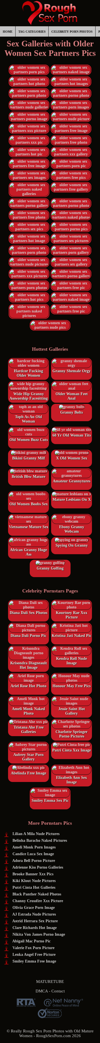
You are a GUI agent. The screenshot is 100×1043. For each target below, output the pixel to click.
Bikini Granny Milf (28, 458)
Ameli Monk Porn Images (34, 847)
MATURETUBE (50, 981)
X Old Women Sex (71, 458)
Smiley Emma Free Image (34, 961)
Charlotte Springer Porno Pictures (72, 734)
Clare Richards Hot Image (34, 928)
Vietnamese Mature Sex (28, 527)
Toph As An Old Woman (28, 419)
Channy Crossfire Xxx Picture (37, 901)
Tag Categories (32, 31)
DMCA (42, 991)
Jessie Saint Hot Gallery (71, 711)
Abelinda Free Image (28, 773)
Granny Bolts (71, 412)
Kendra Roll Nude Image (71, 660)
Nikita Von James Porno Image (38, 934)
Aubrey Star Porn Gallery (28, 757)
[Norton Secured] (49, 1016)
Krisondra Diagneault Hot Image (28, 665)
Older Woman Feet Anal (72, 396)
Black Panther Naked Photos (36, 894)
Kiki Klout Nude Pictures (34, 881)
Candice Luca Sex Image (33, 854)
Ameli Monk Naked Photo (28, 711)
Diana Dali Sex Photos (28, 613)
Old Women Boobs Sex (28, 504)
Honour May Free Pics (71, 686)
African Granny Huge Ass (28, 552)
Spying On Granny (72, 545)
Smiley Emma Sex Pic (50, 800)
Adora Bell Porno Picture (33, 861)
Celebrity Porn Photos (71, 31)
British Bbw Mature (28, 477)
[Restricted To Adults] (26, 1005)
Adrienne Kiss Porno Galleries (37, 867)
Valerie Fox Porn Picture (33, 948)
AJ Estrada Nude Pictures (34, 914)
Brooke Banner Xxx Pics (32, 874)
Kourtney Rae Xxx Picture (71, 615)
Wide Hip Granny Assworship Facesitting (28, 396)
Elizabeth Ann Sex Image (71, 780)
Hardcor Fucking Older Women (28, 373)
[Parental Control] (63, 1005)
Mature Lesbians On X (71, 499)
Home (7, 31)
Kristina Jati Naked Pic (71, 636)
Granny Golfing (50, 568)
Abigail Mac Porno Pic (31, 941)
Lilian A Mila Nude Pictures (35, 834)
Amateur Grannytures (71, 481)
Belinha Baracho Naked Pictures (39, 840)
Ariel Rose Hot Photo (28, 686)
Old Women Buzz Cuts (28, 440)
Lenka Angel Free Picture (34, 954)
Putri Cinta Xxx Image (71, 750)
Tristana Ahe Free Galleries (29, 729)
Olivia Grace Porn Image (33, 907)
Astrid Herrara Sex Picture (35, 921)
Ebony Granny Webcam (71, 529)
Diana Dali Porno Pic (28, 636)
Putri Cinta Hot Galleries (33, 887)
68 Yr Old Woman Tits (71, 435)
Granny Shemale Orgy (71, 371)
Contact (58, 991)
